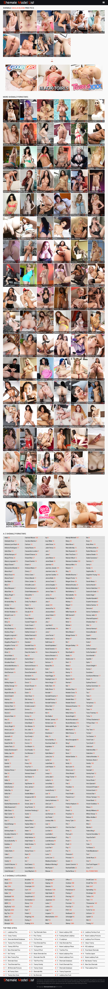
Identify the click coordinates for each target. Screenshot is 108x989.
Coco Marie (29, 618)
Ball (7, 760)
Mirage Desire (71, 635)
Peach (69, 810)
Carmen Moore (31, 537)
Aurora (7, 713)
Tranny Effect (38, 950)
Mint (68, 628)
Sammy (90, 561)
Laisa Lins (49, 756)
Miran (69, 639)
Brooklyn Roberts (11, 834)
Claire (28, 605)
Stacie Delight (91, 665)
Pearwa (69, 817)
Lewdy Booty (50, 790)
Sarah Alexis (91, 581)
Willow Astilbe (91, 817)
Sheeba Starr (91, 622)
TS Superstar (38, 946)
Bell (7, 777)
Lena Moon (49, 787)
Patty (68, 807)
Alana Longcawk (11, 561)
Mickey (69, 601)
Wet (88, 920)
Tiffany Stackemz (93, 719)
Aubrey (8, 699)
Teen (89, 900)
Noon (68, 753)
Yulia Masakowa (92, 851)
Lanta (48, 760)
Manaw (48, 871)
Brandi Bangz (10, 824)
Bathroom (9, 900)
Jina (47, 622)
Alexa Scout (10, 575)
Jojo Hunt (49, 625)
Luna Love (49, 857)
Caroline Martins (31, 541)
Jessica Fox (50, 608)
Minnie (68, 625)
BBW (8, 903)
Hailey (27, 817)
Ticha (89, 716)
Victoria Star (91, 793)
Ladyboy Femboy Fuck (92, 932)
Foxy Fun (29, 767)
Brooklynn (9, 837)
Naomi (69, 676)
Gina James (29, 787)
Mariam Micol (71, 558)
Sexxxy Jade (91, 615)
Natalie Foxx (71, 696)
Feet (27, 910)
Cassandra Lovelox (32, 551)
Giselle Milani (30, 793)
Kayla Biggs (50, 676)
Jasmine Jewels (52, 568)
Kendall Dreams (51, 696)
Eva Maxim (29, 746)
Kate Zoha (49, 672)
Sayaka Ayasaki (92, 598)
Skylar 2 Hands (91, 639)
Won (88, 824)
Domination (30, 900)
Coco (27, 615)
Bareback (9, 896)
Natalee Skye (71, 689)
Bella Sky (9, 790)
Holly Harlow (30, 837)
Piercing (70, 896)
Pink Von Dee (71, 827)
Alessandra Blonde (12, 568)
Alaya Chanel (10, 564)
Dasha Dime (29, 659)
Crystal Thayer (31, 622)
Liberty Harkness (52, 800)
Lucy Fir (48, 851)
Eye (27, 760)
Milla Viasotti (71, 612)
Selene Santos (92, 605)
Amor (7, 618)
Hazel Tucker (30, 827)
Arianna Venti (10, 669)
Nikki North (70, 729)
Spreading (91, 890)
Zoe (88, 861)
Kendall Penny (51, 699)
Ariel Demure (10, 672)
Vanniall (90, 770)
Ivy (46, 537)
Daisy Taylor (30, 639)
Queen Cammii (72, 864)
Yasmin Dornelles (93, 834)
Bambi (8, 763)
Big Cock (9, 910)
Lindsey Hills (50, 820)
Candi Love (9, 857)
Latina (48, 906)
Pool (69, 900)
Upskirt (89, 917)
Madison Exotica (51, 861)
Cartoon (28, 544)
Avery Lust (9, 729)
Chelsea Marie (30, 568)
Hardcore (50, 890)
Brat (7, 827)
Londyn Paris (50, 844)
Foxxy (28, 763)
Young (89, 923)
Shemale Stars (13, 961)
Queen (69, 861)
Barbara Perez (10, 770)
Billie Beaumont (10, 807)
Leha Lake (49, 777)
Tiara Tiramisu (92, 713)
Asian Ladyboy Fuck (91, 957)
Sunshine (90, 672)
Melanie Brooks (72, 585)
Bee (7, 773)
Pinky (68, 831)
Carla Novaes (10, 868)
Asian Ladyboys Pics (66, 953)
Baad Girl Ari (10, 743)
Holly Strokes (30, 844)
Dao (27, 655)
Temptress (91, 703)
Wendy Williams (92, 810)
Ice (27, 857)
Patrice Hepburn (72, 804)
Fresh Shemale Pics (65, 964)
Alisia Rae (9, 591)
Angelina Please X (12, 642)
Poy (68, 851)
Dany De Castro (31, 652)
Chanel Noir (30, 558)
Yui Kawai (90, 847)
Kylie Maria (50, 753)
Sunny (89, 669)
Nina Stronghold (72, 740)
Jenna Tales (50, 591)
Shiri (88, 625)
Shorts (69, 920)
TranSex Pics (63, 950)
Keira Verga (50, 682)
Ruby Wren (90, 544)
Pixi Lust (69, 834)
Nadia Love (70, 659)
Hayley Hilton (30, 824)
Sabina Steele (92, 554)
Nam (68, 662)
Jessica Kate (50, 612)
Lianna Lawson (51, 797)
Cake (7, 854)
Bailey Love (9, 756)
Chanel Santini (31, 561)
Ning (68, 743)
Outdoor (70, 883)
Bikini (8, 917)
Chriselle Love (30, 585)
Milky (68, 608)
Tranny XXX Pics (13, 946)
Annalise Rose (10, 662)
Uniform (90, 913)
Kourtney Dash (51, 743)
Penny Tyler (71, 820)
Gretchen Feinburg (31, 810)
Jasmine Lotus (51, 571)
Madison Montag (51, 864)
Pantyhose (70, 890)
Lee (47, 770)
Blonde (8, 920)
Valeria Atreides (92, 756)
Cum (28, 890)
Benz (7, 800)
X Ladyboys (63, 939)
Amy (7, 622)
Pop (68, 847)
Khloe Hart (49, 706)
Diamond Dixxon (31, 665)
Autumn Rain (10, 716)
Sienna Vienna (91, 628)
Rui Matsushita (92, 548)
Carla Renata (9, 871)
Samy (88, 564)
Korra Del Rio (50, 740)
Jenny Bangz (50, 598)
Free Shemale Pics (40, 943)
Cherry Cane (29, 575)
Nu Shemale (38, 975)
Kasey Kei (49, 665)
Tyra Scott (90, 743)
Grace (28, 800)
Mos (68, 649)
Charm (28, 564)
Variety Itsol (91, 773)
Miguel (69, 605)
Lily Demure (50, 814)
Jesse (48, 605)
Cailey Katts (9, 851)
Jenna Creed (50, 581)
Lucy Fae (48, 847)
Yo (88, 841)
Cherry (28, 571)
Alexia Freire (9, 578)
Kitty (47, 736)
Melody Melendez (72, 588)
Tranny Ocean (38, 968)
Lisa (47, 824)
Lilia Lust (49, 804)
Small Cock (91, 879)
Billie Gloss (9, 810)
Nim (68, 736)
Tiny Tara (90, 729)
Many (69, 541)
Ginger (27, 790)
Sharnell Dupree (92, 618)
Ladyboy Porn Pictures (92, 939)
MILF (48, 920)
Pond (68, 841)
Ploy (68, 837)
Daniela (28, 642)
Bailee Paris (9, 746)
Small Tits (91, 883)
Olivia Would (70, 773)
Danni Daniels (30, 649)
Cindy (28, 598)
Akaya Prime (10, 558)
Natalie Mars (71, 699)
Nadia (69, 655)
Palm (68, 780)
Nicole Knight (71, 716)
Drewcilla (29, 689)
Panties (70, 886)
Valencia (89, 746)
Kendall (48, 692)
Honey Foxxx (30, 851)
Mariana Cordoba (73, 561)
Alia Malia (9, 581)
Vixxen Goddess (92, 804)
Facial (28, 906)
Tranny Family (38, 964)
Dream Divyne (30, 686)
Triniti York (90, 740)
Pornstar (70, 903)
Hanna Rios (29, 820)
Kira (47, 729)
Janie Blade (50, 561)
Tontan (89, 733)
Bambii (7, 767)
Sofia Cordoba (91, 649)
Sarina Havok (91, 585)
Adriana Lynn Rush (12, 544)
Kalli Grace (49, 642)
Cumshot (30, 893)
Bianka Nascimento (12, 804)
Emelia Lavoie (30, 706)
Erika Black (29, 723)
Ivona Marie (30, 868)
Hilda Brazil (29, 834)
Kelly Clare (50, 686)
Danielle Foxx (30, 645)
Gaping (49, 883)
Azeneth (8, 736)
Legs (48, 910)
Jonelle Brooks (51, 628)
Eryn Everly (29, 736)
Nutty (68, 763)
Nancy (69, 669)
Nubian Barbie (71, 756)
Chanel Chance (31, 554)
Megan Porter (71, 578)
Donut (28, 682)
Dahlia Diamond (31, 635)
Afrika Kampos (11, 554)
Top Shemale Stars (40, 932)
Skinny (70, 923)
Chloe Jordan (30, 581)
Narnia (68, 682)
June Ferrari (50, 635)
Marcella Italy (71, 548)
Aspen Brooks (10, 692)
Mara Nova (70, 544)
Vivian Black (91, 800)
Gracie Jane (30, 804)
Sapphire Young (93, 575)
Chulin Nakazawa (31, 591)
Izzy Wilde (49, 541)
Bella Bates (9, 783)
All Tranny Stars (13, 971)
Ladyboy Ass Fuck (65, 975)
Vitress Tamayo (93, 797)
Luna (48, 854)
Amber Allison (10, 608)
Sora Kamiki (90, 655)
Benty (7, 797)
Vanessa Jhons (92, 760)
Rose (89, 541)
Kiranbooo (49, 733)
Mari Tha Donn (72, 554)
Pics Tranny (37, 936)
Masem (69, 568)
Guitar (28, 814)
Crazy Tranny (12, 936)
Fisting (28, 920)
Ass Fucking (10, 890)
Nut (68, 760)
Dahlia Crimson (31, 632)
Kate (47, 669)
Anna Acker (9, 655)
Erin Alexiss (30, 726)
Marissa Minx (71, 564)
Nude (48, 923)
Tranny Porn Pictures (15, 943)
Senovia (89, 608)
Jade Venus (50, 548)
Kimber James (51, 719)
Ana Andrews (10, 628)
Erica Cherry (30, 719)
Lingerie (49, 913)
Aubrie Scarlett (10, 709)
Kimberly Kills (50, 726)
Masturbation (51, 917)
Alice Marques (10, 588)
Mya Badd (70, 652)
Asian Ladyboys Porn (66, 957)
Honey (28, 847)
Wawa (89, 807)
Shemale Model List (49, 987)
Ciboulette (29, 595)
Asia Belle (9, 689)
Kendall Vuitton (51, 703)
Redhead (70, 913)
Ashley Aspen (10, 682)
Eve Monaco (30, 753)
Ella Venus (29, 699)
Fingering (29, 917)
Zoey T (89, 868)
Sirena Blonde (91, 632)
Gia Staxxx (29, 777)
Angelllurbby (10, 649)
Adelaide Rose (10, 541)
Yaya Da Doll (91, 837)
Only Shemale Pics (65, 943)
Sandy (89, 568)
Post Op (69, 906)
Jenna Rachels (51, 588)
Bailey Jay (9, 753)
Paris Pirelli (70, 793)
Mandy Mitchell (72, 537)
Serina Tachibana (93, 612)
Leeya (48, 773)
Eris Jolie (29, 729)
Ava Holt (8, 723)
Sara (88, 578)
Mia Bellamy (71, 591)
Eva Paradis (30, 750)
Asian (8, 883)
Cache (8, 847)
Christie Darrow (30, 588)
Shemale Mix (38, 971)
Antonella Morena (12, 665)
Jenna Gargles (51, 585)
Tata (88, 696)
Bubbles (8, 844)
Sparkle (89, 659)
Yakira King (90, 831)
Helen (28, 831)
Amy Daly (9, 625)
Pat (68, 800)
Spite (89, 662)
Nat (68, 686)
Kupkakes (49, 746)
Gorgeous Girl (30, 797)
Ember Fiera (30, 703)
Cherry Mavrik (30, 578)
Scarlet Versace (92, 601)
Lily (47, 810)
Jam (47, 551)
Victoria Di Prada (92, 787)
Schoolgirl (70, 917)
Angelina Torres (11, 645)
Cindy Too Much (31, 601)
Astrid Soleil (9, 696)
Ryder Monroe (92, 551)
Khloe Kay (49, 709)
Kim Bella (49, 716)
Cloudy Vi (29, 612)
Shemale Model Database (16, 939)
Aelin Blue (9, 551)
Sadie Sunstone (92, 558)
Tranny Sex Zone (13, 975)
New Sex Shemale (91, 964)
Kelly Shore (50, 689)
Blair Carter (9, 814)
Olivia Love (70, 770)
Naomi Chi (70, 679)
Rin (88, 537)
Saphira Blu (91, 571)
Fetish (28, 913)
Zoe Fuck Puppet (92, 864)
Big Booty (10, 906)
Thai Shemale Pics (14, 964)
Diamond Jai (29, 669)
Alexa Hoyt (9, 571)
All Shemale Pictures (15, 968)
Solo (89, 886)
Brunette (29, 883)
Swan (89, 679)
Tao (88, 692)
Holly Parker (30, 841)
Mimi (68, 618)
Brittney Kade (10, 831)
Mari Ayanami (71, 551)
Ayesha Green (10, 733)
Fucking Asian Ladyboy (66, 936)
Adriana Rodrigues (12, 548)
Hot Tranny (11, 953)
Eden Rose (29, 696)
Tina (88, 726)
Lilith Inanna (50, 807)
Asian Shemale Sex (40, 953)
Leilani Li (49, 780)
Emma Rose (30, 713)
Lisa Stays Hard (51, 827)
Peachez (70, 814)
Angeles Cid (10, 639)
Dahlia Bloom (30, 628)
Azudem (8, 740)
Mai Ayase (49, 868)
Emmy (28, 716)
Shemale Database (65, 961)
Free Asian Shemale (92, 950)
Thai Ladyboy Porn (91, 968)
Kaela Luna (50, 639)
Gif (26, 780)
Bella (7, 780)
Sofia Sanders (91, 652)
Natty (68, 709)
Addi (7, 537)
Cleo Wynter (30, 608)
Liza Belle (49, 834)
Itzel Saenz (29, 864)
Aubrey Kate (10, 703)
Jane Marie (50, 558)
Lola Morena (50, 841)
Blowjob (9, 923)
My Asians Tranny (91, 961)
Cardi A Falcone (11, 864)
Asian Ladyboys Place (66, 946)
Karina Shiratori (51, 655)
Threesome (91, 903)
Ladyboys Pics (12, 932)
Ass (8, 886)
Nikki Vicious (71, 733)
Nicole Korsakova (72, 719)
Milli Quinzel (70, 615)
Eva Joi (28, 740)
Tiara (89, 709)
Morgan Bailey (72, 645)
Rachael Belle (71, 868)
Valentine (90, 753)
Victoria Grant (91, 790)
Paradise (70, 787)
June (47, 632)
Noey (68, 750)
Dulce (28, 692)
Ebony (29, 903)
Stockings (91, 893)
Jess (47, 601)
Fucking (29, 923)
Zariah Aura (91, 857)
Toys (89, 906)
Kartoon (49, 662)
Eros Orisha (30, 733)
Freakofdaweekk (31, 770)
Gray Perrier (30, 807)
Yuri (88, 854)
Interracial (50, 896)
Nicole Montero (72, 723)
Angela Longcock (11, 635)
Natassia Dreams (73, 706)
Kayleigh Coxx (51, 679)
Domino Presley (31, 679)
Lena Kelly (49, 783)
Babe (8, 893)
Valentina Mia (91, 750)
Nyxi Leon (70, 767)
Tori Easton (91, 736)
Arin (7, 676)
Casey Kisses (30, 548)
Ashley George (11, 686)
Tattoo (90, 896)
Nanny (69, 672)
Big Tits (9, 913)
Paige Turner (71, 777)
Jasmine (49, 564)
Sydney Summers (93, 686)
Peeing (69, 893)
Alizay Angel (10, 595)
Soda (88, 642)
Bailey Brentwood (11, 750)
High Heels (49, 893)
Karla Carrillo (51, 659)
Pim (68, 824)
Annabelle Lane (11, 659)
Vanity (89, 767)
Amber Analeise (11, 612)
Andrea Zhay (9, 632)
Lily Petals (49, 817)
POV (69, 910)
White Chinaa (91, 814)
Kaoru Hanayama (52, 652)
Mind (68, 622)
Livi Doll (48, 831)
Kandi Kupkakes (51, 645)
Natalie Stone (71, 703)
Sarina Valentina (93, 588)
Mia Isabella (71, 595)
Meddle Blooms (71, 575)
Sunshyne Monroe (93, 676)
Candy (8, 861)
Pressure (69, 854)
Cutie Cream (29, 625)
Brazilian (29, 879)
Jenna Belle (50, 578)
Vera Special (91, 783)
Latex (48, 903)
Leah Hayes (50, 767)
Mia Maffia (70, 598)
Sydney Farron (91, 682)
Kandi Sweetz (51, 649)
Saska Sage (90, 595)
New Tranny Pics (13, 957)
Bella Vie (8, 793)
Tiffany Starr (92, 723)
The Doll (89, 706)
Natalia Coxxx (71, 692)
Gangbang (49, 879)
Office (69, 879)
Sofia (88, 645)
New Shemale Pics (14, 950)
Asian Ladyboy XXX (65, 932)
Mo (67, 642)
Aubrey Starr (10, 706)
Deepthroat (30, 896)
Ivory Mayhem (30, 871)
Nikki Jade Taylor (72, 726)
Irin (26, 861)
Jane (47, 554)
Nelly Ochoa (71, 713)
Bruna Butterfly (11, 841)
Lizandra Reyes (51, 837)
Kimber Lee (50, 723)
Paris (68, 790)
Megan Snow (71, 581)
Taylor (89, 699)
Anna (7, 652)
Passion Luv (70, 797)
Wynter (89, 827)
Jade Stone (50, 544)
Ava (7, 719)
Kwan (47, 750)
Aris (6, 679)
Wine (89, 820)
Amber (8, 605)
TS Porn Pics (38, 939)
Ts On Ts (90, 910)
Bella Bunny (9, 787)
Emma (28, 709)
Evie (27, 756)
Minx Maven (70, 632)
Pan (68, 783)
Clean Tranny (89, 943)
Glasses (49, 886)
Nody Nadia (70, 746)
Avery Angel (10, 726)
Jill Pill (48, 618)
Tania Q (90, 689)
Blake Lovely (10, 817)
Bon (7, 820)
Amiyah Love (10, 615)
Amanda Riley (10, 601)
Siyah (88, 635)
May (68, 571)
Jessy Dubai (50, 615)
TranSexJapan (90, 953)
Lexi (47, 793)
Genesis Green (30, 773)
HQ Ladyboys (89, 946)
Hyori (27, 854)
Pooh (68, 844)
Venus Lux (90, 777)
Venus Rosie (91, 780)
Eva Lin (28, 743)
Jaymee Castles (51, 575)
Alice (7, 585)
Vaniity (90, 763)
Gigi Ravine (29, 783)
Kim (47, 713)
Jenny (48, 595)
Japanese (50, 900)
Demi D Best (30, 662)
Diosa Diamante (31, 672)
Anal (8, 879)
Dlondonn (29, 676)
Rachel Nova (71, 871)
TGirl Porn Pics (38, 961)
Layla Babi (49, 763)
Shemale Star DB (39, 957)
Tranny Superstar (65, 971)
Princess (70, 857)
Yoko (89, 844)
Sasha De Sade (92, 591)
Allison (8, 598)
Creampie (29, 886)
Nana (68, 665)
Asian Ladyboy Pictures (93, 936)
